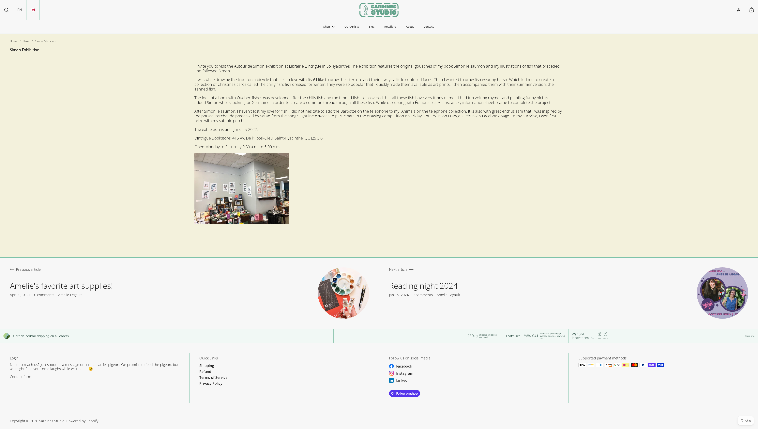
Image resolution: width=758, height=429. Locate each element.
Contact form (20, 376)
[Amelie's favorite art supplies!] (343, 293)
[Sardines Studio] (378, 10)
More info (749, 336)
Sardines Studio (52, 421)
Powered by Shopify (82, 421)
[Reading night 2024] (722, 293)
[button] (6, 10)
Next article (398, 269)
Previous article (28, 269)
